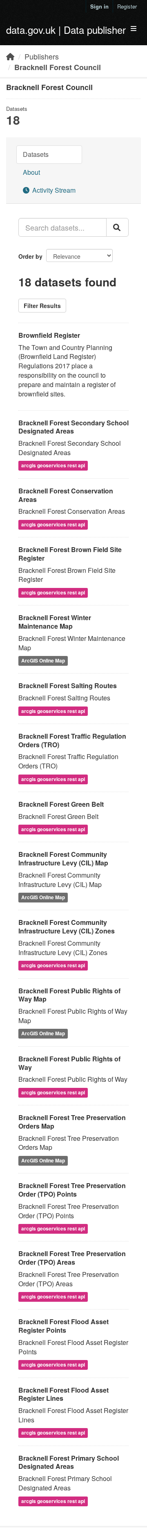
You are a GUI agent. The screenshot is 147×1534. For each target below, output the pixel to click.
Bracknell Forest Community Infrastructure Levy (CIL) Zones (66, 926)
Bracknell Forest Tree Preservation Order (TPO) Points (72, 1190)
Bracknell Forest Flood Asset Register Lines (63, 1394)
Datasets (36, 154)
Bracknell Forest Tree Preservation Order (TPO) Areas (72, 1258)
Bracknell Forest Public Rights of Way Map (69, 995)
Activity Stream (53, 190)
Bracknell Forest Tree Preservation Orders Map (72, 1122)
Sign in (99, 6)
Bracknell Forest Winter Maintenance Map (54, 622)
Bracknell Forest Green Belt (61, 804)
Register (127, 6)
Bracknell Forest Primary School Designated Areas (68, 1462)
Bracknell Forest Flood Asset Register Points (63, 1326)
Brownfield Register (49, 335)
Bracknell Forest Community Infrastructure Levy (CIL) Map (63, 858)
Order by (30, 256)
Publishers (41, 56)
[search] (117, 227)
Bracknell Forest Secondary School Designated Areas (73, 427)
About (31, 172)
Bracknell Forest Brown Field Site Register (70, 554)
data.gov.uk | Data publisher (66, 29)
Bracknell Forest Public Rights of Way (69, 1063)
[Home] (10, 56)
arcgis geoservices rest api (53, 465)
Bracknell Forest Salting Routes (67, 685)
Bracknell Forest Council (57, 67)
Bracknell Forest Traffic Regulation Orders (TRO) (72, 740)
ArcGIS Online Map (43, 660)
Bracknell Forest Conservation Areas (65, 495)
